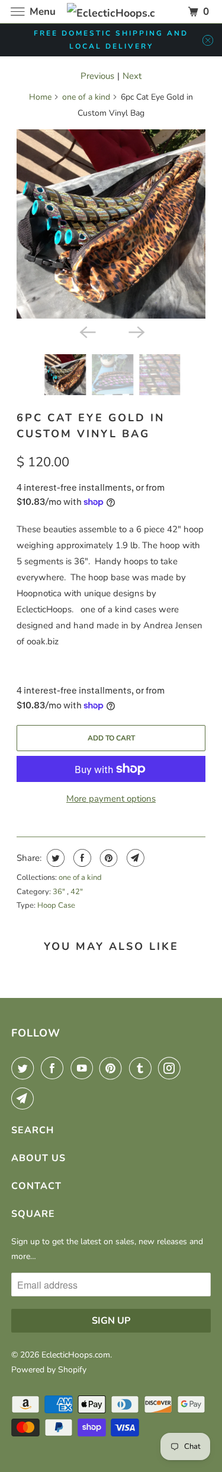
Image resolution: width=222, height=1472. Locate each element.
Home (40, 97)
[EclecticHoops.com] (111, 11)
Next (132, 76)
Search (32, 1130)
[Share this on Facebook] (80, 858)
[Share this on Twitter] (54, 858)
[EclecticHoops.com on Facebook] (54, 1068)
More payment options (111, 799)
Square (33, 1213)
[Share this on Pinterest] (107, 858)
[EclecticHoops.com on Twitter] (24, 1068)
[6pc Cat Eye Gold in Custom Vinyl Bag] (111, 223)
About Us (38, 1158)
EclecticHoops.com (75, 1354)
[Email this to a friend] (134, 858)
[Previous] (86, 332)
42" (76, 891)
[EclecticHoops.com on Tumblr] (142, 1068)
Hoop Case (56, 905)
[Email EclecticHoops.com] (24, 1098)
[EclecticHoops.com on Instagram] (171, 1068)
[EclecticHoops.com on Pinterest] (113, 1068)
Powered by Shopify (48, 1369)
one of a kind (86, 97)
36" (60, 891)
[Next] (136, 332)
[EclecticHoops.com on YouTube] (84, 1068)
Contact (36, 1186)
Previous (97, 76)
